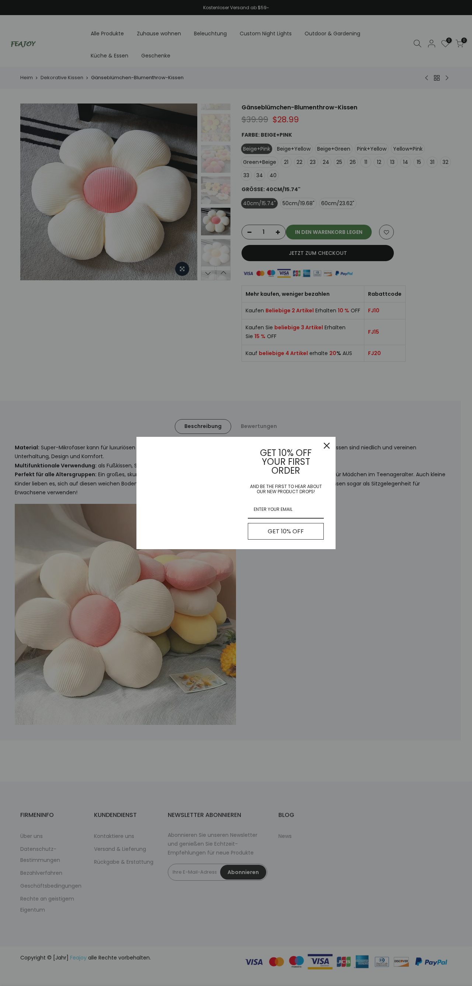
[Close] (327, 446)
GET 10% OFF (286, 531)
